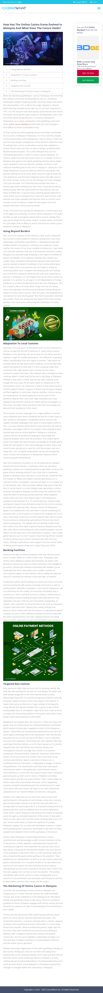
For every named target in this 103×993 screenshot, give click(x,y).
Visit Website (88, 80)
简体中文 (84, 2)
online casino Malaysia (19, 124)
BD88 (19, 2)
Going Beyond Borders (21, 69)
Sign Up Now (88, 73)
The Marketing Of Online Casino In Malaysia (30, 91)
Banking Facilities (18, 80)
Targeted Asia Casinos (21, 86)
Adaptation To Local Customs (24, 75)
